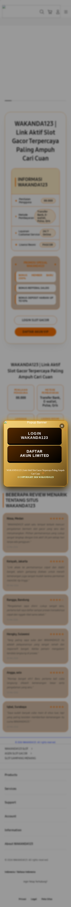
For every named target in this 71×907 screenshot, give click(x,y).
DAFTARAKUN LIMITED (34, 453)
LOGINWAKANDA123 (34, 435)
